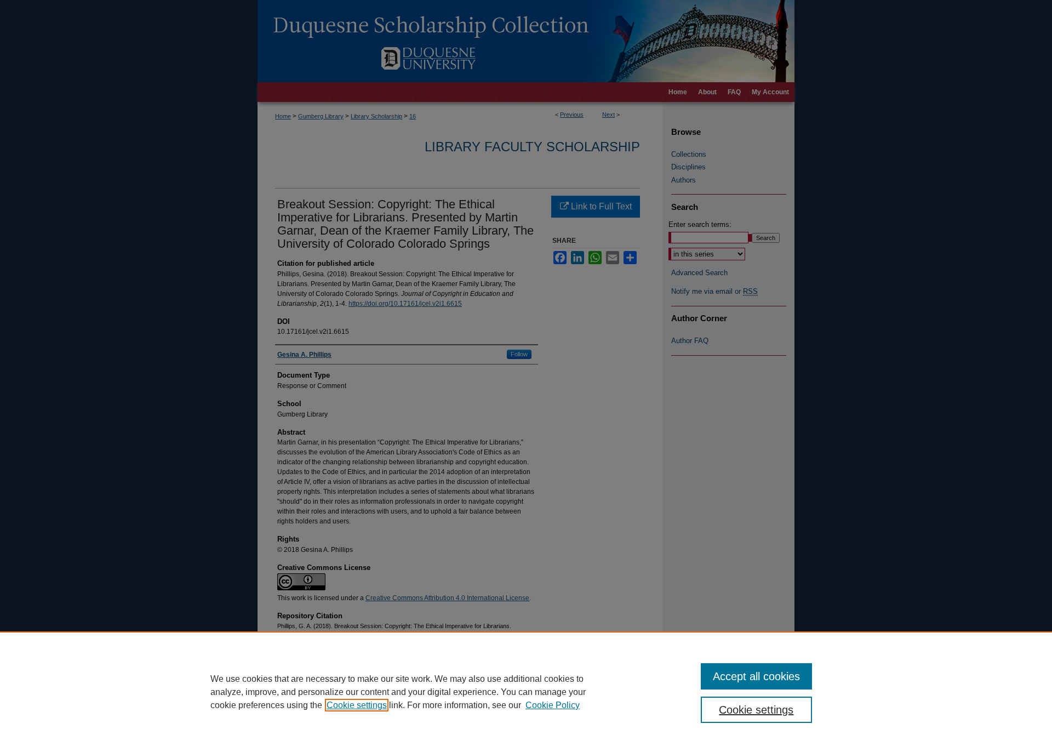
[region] (526, 691)
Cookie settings (357, 705)
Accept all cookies (756, 676)
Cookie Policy (552, 705)
